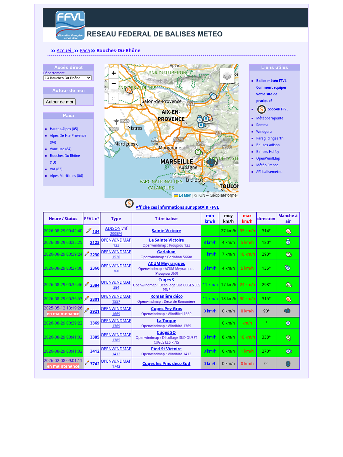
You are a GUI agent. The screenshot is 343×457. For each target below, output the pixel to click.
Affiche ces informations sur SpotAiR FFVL (177, 207)
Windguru (264, 131)
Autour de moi (59, 101)
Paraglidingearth (269, 138)
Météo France (267, 165)
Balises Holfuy (267, 151)
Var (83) (56, 169)
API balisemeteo (269, 171)
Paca (85, 50)
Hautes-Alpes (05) (64, 128)
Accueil (65, 50)
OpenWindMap (268, 158)
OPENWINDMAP (116, 240)
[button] (198, 152)
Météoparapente (269, 118)
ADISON (113, 228)
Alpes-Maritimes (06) (66, 175)
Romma (262, 124)
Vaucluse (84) (60, 149)
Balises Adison (268, 145)
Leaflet (184, 195)
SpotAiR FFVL (277, 109)
